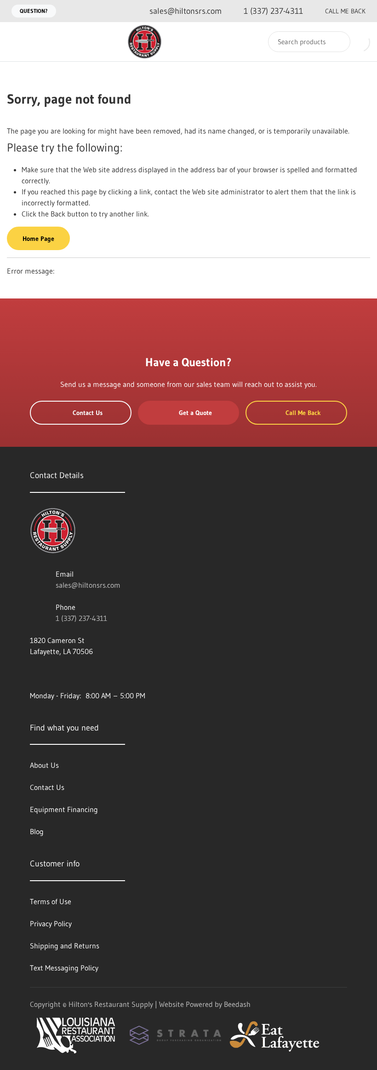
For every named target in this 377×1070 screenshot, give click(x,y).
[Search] (337, 41)
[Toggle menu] (16, 42)
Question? (34, 10)
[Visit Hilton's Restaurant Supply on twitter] (73, 673)
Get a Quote (195, 413)
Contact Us (88, 413)
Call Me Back (345, 11)
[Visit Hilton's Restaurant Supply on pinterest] (92, 673)
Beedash (237, 1004)
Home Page (38, 238)
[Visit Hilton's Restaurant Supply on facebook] (53, 673)
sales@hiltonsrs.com (88, 585)
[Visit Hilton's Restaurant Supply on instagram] (111, 673)
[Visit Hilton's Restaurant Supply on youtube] (34, 673)
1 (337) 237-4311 (81, 618)
